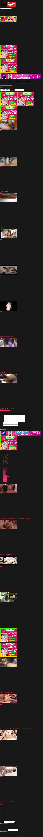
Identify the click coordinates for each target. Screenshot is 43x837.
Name (1, 422)
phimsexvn (2, 91)
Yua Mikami (5, 480)
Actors (4, 13)
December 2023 (5, 462)
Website (1, 425)
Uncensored (5, 478)
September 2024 (5, 458)
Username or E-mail (4, 829)
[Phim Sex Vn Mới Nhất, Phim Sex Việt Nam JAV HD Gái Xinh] (8, 6)
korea (4, 473)
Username (2, 821)
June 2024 (4, 459)
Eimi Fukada (5, 470)
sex (5, 91)
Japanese (4, 472)
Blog (3, 469)
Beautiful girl (5, 468)
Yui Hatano (5, 481)
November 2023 (5, 463)
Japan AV (4, 471)
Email (1, 423)
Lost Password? (6, 823)
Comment (2, 421)
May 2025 (4, 457)
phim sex (4, 474)
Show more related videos (5, 410)
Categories (4, 11)
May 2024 (4, 460)
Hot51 (4, 14)
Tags (3, 12)
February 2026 (5, 454)
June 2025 (4, 456)
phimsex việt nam (6, 476)
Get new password (4, 831)
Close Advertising (4, 73)
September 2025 (5, 455)
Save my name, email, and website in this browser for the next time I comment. (16, 427)
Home (4, 10)
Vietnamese (5, 479)
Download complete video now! (6, 85)
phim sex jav (5, 475)
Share (1, 87)
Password (2, 822)
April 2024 (5, 461)
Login (2, 823)
